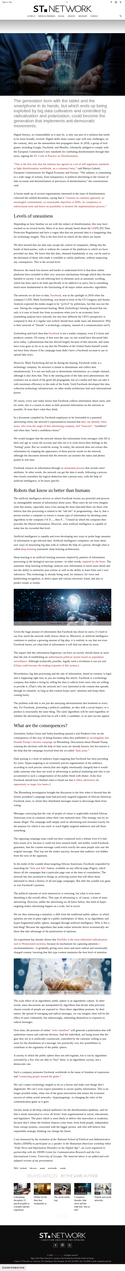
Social (61, 16)
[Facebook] (111, 2)
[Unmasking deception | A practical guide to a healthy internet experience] (22, 1189)
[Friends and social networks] (103, 1189)
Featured (17, 1193)
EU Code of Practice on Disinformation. (56, 155)
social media (52, 1168)
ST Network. (59, 1255)
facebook (23, 1168)
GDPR (95, 228)
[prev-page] (59, 1216)
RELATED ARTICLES (42, 1176)
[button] (120, 16)
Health (71, 16)
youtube (63, 1168)
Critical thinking (46, 16)
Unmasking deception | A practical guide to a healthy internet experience (21, 1203)
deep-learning (28, 549)
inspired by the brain (93, 561)
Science (94, 16)
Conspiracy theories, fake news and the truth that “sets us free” (82, 1203)
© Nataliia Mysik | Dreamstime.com (62, 623)
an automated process (72, 467)
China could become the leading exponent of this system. (46, 665)
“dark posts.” (82, 750)
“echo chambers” (60, 1030)
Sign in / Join (7, 2)
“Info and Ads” (37, 868)
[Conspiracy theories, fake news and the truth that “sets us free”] (82, 1189)
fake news (33, 1168)
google (42, 1168)
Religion (83, 16)
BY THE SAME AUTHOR (79, 1176)
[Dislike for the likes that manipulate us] (42, 1189)
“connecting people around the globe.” (39, 1076)
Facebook (55, 295)
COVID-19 (31, 16)
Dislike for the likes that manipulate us (40, 1200)
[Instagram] (116, 2)
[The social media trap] (62, 1189)
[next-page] (64, 1216)
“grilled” (65, 303)
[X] (120, 2)
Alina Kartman (51, 95)
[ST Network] (62, 8)
